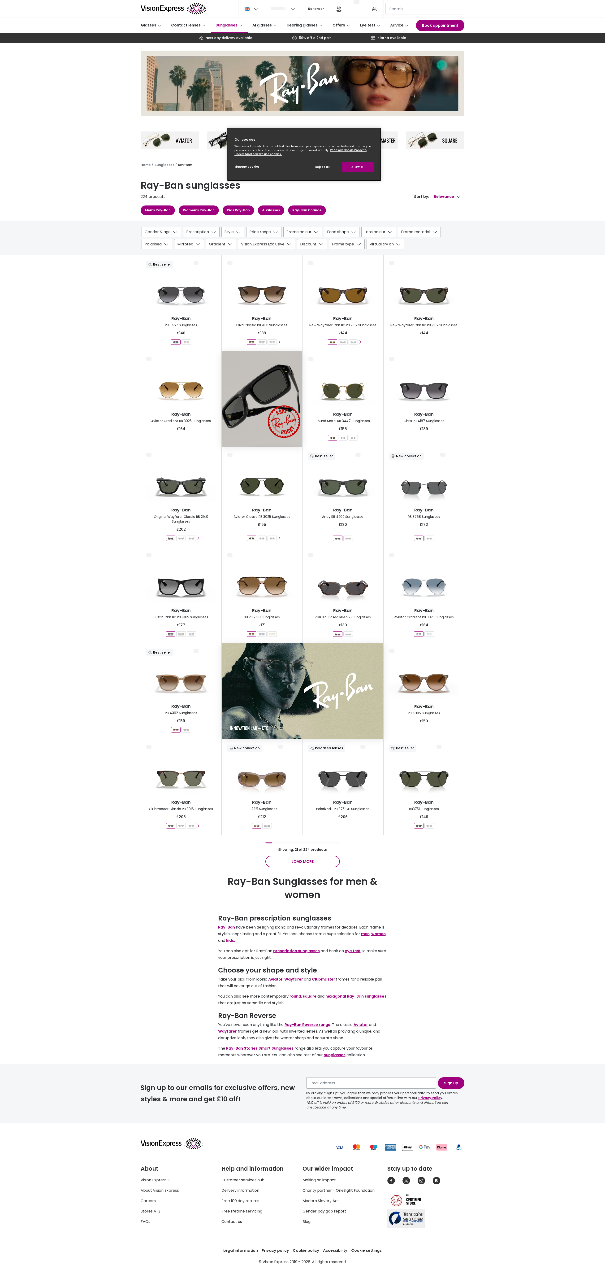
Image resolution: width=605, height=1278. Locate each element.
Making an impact (319, 1180)
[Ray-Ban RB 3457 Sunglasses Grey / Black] (176, 342)
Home (146, 164)
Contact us (231, 1221)
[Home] (173, 8)
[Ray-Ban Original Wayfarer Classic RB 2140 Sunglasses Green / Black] (191, 538)
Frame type (343, 244)
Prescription (197, 232)
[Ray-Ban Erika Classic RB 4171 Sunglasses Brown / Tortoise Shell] (251, 342)
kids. (230, 940)
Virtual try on (382, 244)
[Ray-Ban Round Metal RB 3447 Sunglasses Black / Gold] (342, 438)
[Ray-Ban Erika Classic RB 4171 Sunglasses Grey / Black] (262, 342)
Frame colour (298, 232)
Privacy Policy (430, 1097)
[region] (304, 154)
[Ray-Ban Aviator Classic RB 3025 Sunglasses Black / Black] (251, 538)
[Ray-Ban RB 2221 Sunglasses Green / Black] (267, 826)
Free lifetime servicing (241, 1211)
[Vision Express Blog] (436, 1180)
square (309, 996)
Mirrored (185, 244)
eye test (353, 951)
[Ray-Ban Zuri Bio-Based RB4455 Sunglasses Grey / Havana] (337, 634)
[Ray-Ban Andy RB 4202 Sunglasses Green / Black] (337, 538)
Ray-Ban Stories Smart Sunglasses (260, 1048)
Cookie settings (366, 1250)
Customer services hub (242, 1180)
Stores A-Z (150, 1211)
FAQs (145, 1221)
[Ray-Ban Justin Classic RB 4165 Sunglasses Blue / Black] (191, 634)
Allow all (357, 167)
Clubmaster (323, 979)
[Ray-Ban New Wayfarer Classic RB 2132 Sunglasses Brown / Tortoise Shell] (332, 342)
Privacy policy (275, 1250)
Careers (148, 1201)
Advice (396, 25)
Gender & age (158, 232)
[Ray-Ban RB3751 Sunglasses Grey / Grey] (429, 826)
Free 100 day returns (240, 1201)
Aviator (275, 979)
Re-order (316, 8)
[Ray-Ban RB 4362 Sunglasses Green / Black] (186, 730)
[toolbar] (302, 239)
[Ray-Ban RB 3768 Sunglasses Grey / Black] (419, 538)
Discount (308, 244)
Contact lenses (186, 25)
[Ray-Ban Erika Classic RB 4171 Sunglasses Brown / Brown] (272, 342)
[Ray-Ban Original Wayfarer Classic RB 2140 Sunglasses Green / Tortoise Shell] (181, 538)
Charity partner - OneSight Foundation (338, 1190)
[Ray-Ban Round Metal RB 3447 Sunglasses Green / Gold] (332, 438)
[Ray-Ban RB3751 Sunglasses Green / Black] (419, 826)
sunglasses (335, 1055)
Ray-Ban (226, 927)
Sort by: (421, 196)
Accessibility (335, 1250)
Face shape (338, 232)
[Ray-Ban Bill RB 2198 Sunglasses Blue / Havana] (262, 634)
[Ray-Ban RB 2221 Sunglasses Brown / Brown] (256, 826)
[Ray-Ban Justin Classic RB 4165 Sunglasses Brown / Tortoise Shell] (181, 634)
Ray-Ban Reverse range (307, 1024)
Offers (339, 25)
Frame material (415, 232)
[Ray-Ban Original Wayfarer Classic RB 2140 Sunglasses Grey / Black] (170, 538)
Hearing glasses (302, 25)
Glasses (148, 25)
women (378, 934)
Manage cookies (247, 167)
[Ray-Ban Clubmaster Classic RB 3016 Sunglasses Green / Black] (181, 826)
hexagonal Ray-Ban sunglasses (355, 996)
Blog (306, 1221)
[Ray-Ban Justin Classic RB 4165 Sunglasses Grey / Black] (170, 634)
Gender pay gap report (324, 1211)
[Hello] (283, 8)
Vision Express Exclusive (263, 244)
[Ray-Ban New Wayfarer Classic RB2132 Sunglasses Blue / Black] (353, 342)
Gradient (217, 244)
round (295, 996)
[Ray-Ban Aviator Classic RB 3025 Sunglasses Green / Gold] (262, 538)
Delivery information (240, 1190)
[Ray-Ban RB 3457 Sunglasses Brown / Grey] (186, 342)
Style (229, 232)
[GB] (251, 8)
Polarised (153, 244)
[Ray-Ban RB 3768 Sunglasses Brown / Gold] (429, 538)
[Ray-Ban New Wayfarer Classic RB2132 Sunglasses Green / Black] (342, 342)
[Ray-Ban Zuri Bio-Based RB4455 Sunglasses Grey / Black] (348, 634)
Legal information (240, 1250)
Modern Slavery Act (320, 1201)
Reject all (322, 167)
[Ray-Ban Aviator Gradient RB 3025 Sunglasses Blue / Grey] (419, 634)
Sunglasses (227, 25)
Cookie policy (306, 1250)
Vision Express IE (156, 1180)
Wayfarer (293, 979)
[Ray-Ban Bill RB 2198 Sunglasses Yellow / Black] (272, 634)
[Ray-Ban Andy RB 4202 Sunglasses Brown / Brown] (348, 538)
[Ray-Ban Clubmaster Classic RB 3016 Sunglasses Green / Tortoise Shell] (170, 826)
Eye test (367, 25)
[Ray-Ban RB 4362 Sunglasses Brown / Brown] (176, 730)
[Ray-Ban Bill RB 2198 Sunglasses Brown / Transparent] (251, 634)
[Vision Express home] (176, 1143)
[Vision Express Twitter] (406, 1180)
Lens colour (374, 232)
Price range (260, 232)
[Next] (279, 342)
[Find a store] (339, 8)
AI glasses (262, 25)
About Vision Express (160, 1190)
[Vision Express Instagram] (421, 1180)
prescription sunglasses (296, 951)
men (365, 934)
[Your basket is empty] (375, 8)
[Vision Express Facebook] (391, 1180)
